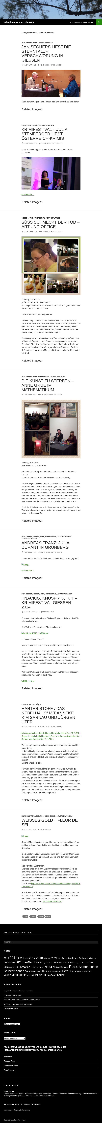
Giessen (29, 42)
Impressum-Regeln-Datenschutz (82, 22)
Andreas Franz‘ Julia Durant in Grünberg (45, 545)
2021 (54, 958)
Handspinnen (66, 962)
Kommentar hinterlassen (50, 65)
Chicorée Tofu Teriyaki (12, 995)
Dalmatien (84, 958)
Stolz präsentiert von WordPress (14, 1120)
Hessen (36, 537)
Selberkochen (88, 967)
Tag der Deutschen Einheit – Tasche (18, 991)
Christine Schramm (25, 1094)
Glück (56, 963)
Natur (48, 967)
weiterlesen (28, 195)
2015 (23, 42)
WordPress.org (10, 1070)
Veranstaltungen (46, 125)
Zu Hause (48, 975)
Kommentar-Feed (11, 1066)
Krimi (35, 42)
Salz (48, 916)
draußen (27, 962)
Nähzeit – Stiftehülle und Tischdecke (18, 1004)
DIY (18, 962)
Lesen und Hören (45, 42)
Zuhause (59, 974)
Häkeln (90, 962)
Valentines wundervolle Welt (19, 22)
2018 (39, 958)
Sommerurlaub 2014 (64, 816)
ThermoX (58, 971)
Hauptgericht (77, 963)
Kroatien (30, 816)
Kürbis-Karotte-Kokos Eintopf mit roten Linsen (22, 1000)
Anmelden (8, 1057)
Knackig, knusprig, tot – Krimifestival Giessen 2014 (49, 602)
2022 (59, 958)
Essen (38, 962)
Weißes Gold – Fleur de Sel (50, 822)
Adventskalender (70, 958)
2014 (23, 377)
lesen (33, 916)
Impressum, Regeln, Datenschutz (17, 1110)
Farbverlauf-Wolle (11, 1009)
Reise (52, 816)
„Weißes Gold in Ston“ (52, 901)
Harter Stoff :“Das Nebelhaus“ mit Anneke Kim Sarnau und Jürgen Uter (48, 715)
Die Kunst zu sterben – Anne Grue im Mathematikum (48, 385)
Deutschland (9, 963)
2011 (6, 958)
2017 (32, 958)
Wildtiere (37, 974)
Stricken (51, 971)
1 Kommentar (48, 612)
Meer (41, 916)
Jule (6, 967)
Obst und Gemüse (61, 967)
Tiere (65, 971)
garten (46, 963)
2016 (26, 958)
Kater (10, 967)
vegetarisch (19, 974)
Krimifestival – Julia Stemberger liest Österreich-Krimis (44, 134)
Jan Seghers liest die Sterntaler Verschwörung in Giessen (46, 53)
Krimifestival (32, 125)
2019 (45, 958)
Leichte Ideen (37, 967)
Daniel (93, 958)
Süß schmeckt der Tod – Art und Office (50, 224)
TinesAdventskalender (80, 971)
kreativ (16, 967)
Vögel (29, 975)
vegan (7, 974)
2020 (49, 958)
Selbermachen (14, 971)
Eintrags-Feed (9, 1061)
